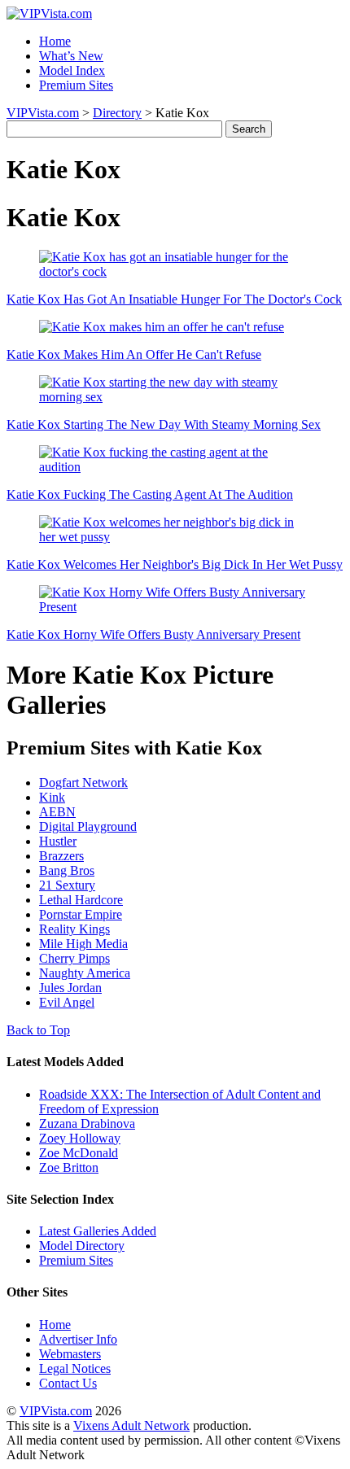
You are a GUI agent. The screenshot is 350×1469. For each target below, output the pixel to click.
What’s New (71, 56)
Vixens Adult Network (131, 1425)
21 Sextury (67, 885)
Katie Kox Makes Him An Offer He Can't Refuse (134, 354)
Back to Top (38, 1030)
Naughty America (84, 973)
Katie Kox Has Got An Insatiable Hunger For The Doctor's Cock (174, 299)
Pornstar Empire (80, 914)
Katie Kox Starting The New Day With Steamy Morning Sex (164, 424)
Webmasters (70, 1354)
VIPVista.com (43, 113)
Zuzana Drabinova (87, 1123)
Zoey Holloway (79, 1138)
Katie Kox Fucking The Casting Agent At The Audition (150, 494)
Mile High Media (83, 944)
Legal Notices (75, 1368)
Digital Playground (88, 826)
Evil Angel (66, 1002)
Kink (52, 797)
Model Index (72, 70)
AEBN (57, 812)
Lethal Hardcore (81, 900)
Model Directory (82, 1246)
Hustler (58, 841)
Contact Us (68, 1383)
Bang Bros (66, 870)
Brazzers (61, 856)
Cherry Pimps (74, 958)
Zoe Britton (68, 1167)
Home (55, 41)
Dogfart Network (83, 782)
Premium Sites (76, 85)
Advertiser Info (78, 1339)
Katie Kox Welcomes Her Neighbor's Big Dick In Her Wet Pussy (175, 564)
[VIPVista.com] (49, 13)
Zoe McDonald (78, 1153)
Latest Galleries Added (97, 1231)
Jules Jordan (70, 988)
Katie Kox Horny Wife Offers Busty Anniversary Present (153, 634)
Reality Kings (74, 929)
